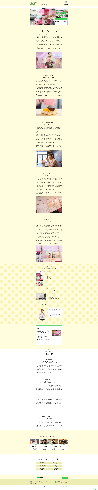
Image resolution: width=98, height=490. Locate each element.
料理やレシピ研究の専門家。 (56, 463)
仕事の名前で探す (41, 481)
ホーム (31, 480)
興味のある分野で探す (41, 480)
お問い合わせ (31, 482)
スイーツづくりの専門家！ (56, 466)
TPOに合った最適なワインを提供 (42, 466)
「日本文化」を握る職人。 (42, 469)
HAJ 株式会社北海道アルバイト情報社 (35, 486)
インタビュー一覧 (46, 480)
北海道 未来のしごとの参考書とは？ (34, 481)
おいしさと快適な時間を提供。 (56, 469)
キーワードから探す (41, 482)
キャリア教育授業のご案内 (33, 483)
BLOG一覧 (46, 481)
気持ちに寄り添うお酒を (42, 463)
